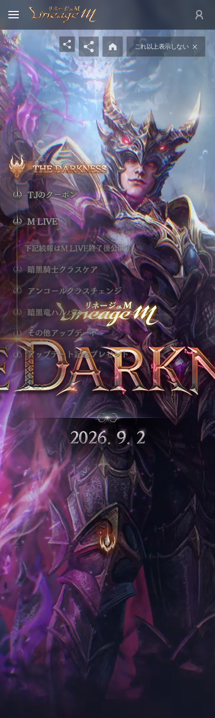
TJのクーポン (72, 195)
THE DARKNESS (77, 168)
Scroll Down (106, 531)
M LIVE (72, 221)
